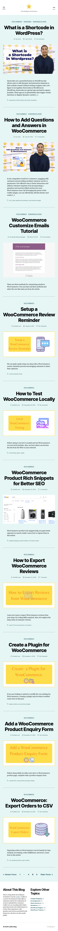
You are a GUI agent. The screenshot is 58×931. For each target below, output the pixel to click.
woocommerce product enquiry (26, 780)
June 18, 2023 (29, 137)
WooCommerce (17, 21)
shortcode (27, 100)
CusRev (18, 897)
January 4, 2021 (29, 326)
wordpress (34, 100)
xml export (28, 625)
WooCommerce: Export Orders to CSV (29, 803)
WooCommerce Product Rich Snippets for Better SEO (29, 478)
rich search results (34, 540)
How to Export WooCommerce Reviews (29, 565)
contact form (12, 780)
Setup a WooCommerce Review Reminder (29, 314)
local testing (12, 453)
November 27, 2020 (29, 735)
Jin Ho (19, 39)
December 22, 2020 (30, 489)
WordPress (27, 21)
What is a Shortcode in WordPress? (29, 30)
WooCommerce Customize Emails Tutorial (29, 225)
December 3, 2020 (29, 656)
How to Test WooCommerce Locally (29, 396)
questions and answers (21, 200)
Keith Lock (18, 326)
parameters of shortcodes (16, 100)
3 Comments (40, 137)
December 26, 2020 (29, 405)
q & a (10, 200)
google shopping (14, 540)
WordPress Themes (37, 910)
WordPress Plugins (39, 21)
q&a (14, 200)
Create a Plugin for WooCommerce (29, 647)
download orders (16, 860)
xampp (22, 453)
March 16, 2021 (34, 237)
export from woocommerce (17, 625)
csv (10, 860)
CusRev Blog (12, 927)
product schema (23, 540)
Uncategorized (35, 901)
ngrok (18, 453)
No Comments (40, 39)
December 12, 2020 (30, 577)
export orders (26, 860)
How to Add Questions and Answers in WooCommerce (29, 125)
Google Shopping (36, 898)
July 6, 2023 (28, 39)
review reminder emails (15, 374)
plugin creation (13, 704)
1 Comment (43, 577)
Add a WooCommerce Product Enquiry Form (29, 726)
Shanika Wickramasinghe (18, 237)
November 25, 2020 (29, 811)
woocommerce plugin (35, 200)
